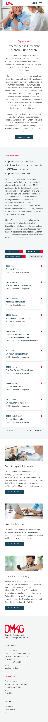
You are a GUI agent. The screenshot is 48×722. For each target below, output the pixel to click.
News (7, 665)
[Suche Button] (24, 256)
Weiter (38, 430)
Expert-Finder (10, 659)
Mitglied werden (11, 668)
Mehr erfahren (14, 492)
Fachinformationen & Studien (17, 656)
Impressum (9, 706)
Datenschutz (10, 709)
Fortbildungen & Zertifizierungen (18, 653)
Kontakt (8, 712)
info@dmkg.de (24, 137)
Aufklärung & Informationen (16, 684)
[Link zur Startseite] (9, 3)
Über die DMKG (11, 650)
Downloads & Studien (13, 687)
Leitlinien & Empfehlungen (15, 662)
